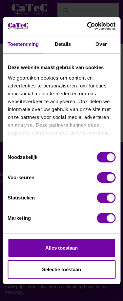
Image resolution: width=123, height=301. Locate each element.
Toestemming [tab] (23, 44)
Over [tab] (101, 44)
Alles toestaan (61, 248)
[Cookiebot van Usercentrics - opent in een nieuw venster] (87, 26)
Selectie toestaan (61, 269)
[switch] (106, 177)
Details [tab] (63, 44)
